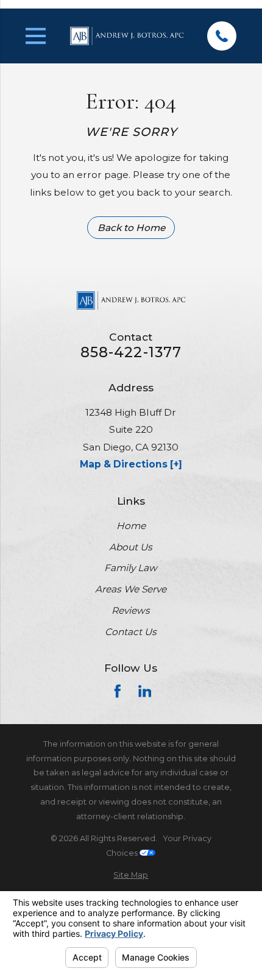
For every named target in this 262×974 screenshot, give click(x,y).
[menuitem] (131, 875)
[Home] (126, 36)
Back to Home (131, 227)
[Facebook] (117, 691)
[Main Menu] (36, 36)
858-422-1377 (131, 353)
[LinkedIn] (145, 691)
